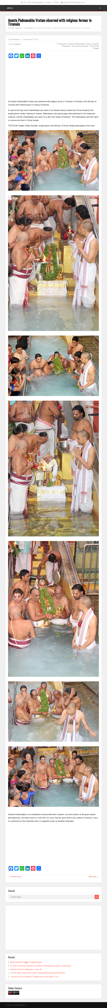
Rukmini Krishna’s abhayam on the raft (26, 969)
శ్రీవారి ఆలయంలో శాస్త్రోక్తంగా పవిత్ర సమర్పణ (26, 962)
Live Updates (15, 44)
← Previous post (15, 877)
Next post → (94, 877)
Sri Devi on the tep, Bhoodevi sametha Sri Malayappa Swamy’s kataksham (40, 966)
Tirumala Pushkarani (80, 46)
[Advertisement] (53, 80)
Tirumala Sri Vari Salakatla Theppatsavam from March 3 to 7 (34, 977)
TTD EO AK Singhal (94, 47)
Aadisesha (63, 44)
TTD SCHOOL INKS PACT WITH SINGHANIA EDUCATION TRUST (37, 973)
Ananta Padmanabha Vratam (79, 44)
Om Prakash (15, 39)
